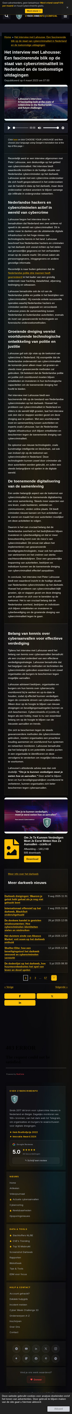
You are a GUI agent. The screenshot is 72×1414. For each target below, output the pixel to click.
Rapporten (15, 1257)
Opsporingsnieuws (20, 1216)
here (15, 139)
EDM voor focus (18, 1274)
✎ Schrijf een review (36, 1160)
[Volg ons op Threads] (46, 1359)
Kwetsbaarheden (22, 1210)
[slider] (20, 127)
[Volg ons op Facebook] (36, 1359)
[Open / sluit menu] (65, 15)
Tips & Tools (16, 1268)
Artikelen (14, 1188)
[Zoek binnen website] (6, 15)
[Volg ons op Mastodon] (26, 1359)
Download (32, 859)
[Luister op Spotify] (56, 1359)
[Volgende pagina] (54, 978)
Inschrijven (15, 1321)
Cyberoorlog (16, 1204)
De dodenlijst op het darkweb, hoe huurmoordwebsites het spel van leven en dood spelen (25, 967)
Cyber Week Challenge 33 (24, 1310)
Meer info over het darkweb (23, 873)
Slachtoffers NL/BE (23, 1235)
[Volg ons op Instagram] (56, 1349)
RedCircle (20, 1074)
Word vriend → (34, 11)
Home (7, 37)
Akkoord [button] (58, 1409)
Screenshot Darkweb (21, 1252)
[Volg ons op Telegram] (16, 1349)
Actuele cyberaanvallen (26, 1199)
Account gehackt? (20, 1293)
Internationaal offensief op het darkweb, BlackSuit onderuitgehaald (23, 911)
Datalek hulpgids (19, 1299)
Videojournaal (17, 1193)
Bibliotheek (15, 1263)
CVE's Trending (21, 1241)
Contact (14, 1332)
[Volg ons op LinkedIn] (36, 1349)
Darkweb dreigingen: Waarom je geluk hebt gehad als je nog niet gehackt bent (24, 899)
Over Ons (15, 1326)
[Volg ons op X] (46, 1349)
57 (45, 977)
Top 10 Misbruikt (21, 1246)
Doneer (38, 1379)
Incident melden (18, 1304)
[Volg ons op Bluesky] (16, 1359)
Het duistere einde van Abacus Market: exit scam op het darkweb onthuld (25, 939)
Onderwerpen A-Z (20, 1315)
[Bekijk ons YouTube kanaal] (26, 1349)
